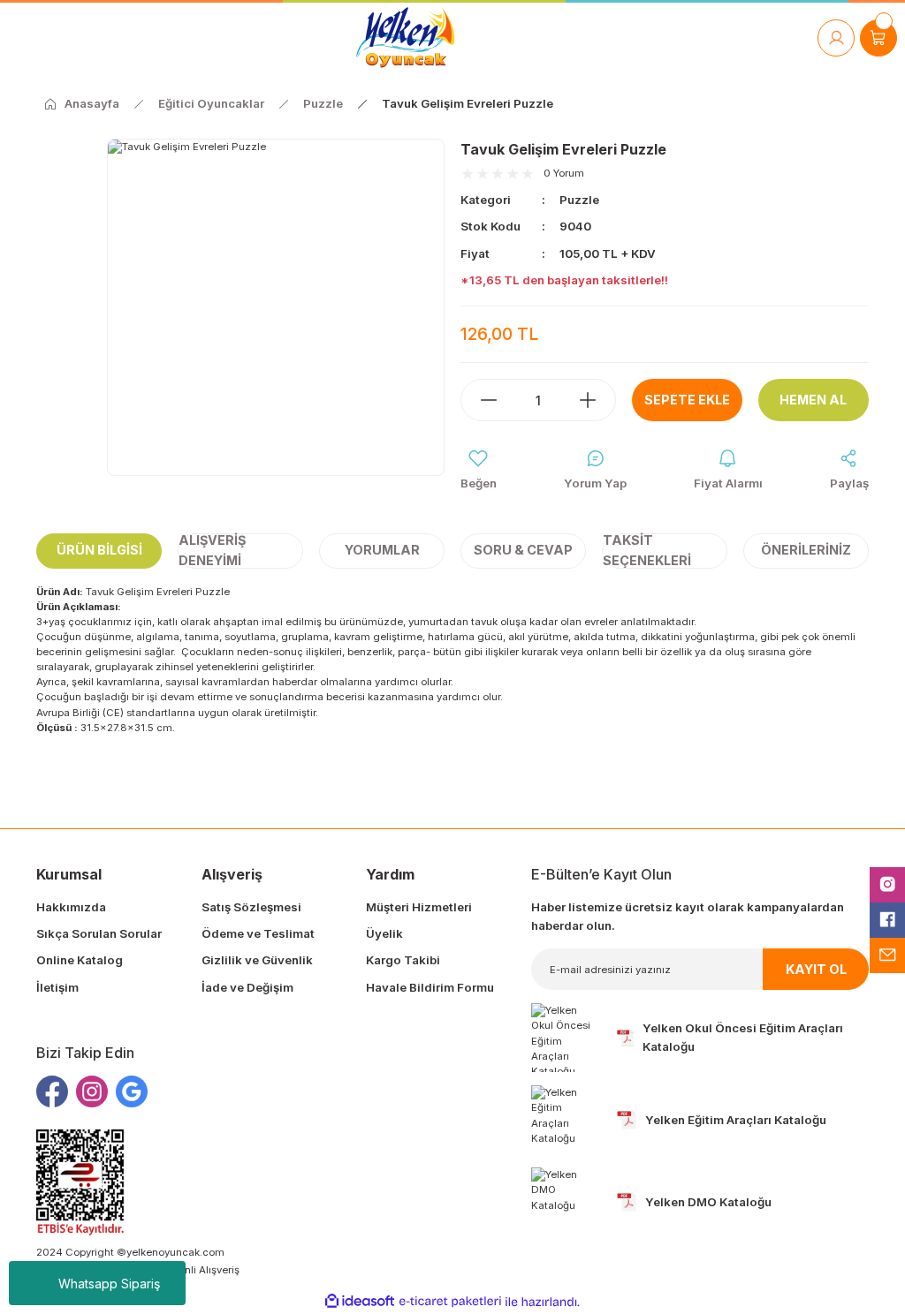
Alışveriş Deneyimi (212, 550)
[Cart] (878, 38)
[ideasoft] (359, 1302)
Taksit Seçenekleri (647, 550)
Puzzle (579, 200)
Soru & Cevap (523, 549)
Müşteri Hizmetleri (419, 907)
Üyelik (384, 933)
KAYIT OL (816, 969)
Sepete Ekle (687, 399)
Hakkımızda (71, 907)
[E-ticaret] (450, 1302)
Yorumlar (382, 549)
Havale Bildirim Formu (430, 987)
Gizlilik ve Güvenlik (257, 960)
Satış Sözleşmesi (251, 907)
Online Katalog (79, 960)
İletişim (57, 987)
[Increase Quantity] (596, 400)
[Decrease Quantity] (479, 400)
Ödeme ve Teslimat (258, 933)
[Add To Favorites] (478, 470)
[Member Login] (836, 38)
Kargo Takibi (403, 960)
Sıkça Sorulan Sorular (99, 933)
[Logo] (405, 37)
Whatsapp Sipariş (109, 1283)
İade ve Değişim (247, 987)
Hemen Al (813, 399)
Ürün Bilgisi (99, 549)
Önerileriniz (806, 549)
